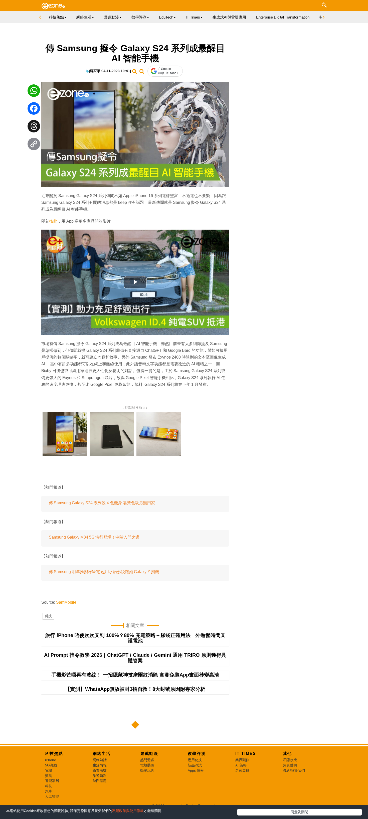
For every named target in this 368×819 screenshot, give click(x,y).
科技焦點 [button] (56, 17)
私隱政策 (290, 760)
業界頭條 (242, 760)
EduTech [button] (166, 17)
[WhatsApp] (34, 91)
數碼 (48, 776)
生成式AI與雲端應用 (229, 17)
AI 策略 (241, 765)
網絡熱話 (100, 760)
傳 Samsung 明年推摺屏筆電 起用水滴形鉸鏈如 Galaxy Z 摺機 (104, 572)
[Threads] (34, 127)
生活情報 (100, 765)
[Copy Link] (34, 145)
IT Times (245, 753)
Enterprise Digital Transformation (282, 17)
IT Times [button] (193, 17)
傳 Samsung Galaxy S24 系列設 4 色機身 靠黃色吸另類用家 (102, 503)
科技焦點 (54, 753)
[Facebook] (34, 109)
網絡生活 (102, 753)
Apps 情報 (196, 770)
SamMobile (66, 602)
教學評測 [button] (138, 17)
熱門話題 (100, 781)
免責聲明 (290, 765)
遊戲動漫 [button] (111, 17)
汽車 (48, 791)
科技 (48, 616)
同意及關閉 (299, 812)
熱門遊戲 (147, 760)
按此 (53, 221)
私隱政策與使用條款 (128, 811)
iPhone (50, 760)
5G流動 (51, 765)
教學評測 (197, 753)
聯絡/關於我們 (294, 770)
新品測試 (195, 765)
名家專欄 (242, 770)
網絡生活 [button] (83, 17)
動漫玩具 (147, 770)
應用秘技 (195, 760)
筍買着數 (100, 770)
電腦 (48, 770)
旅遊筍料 (100, 776)
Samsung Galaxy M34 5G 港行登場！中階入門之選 (94, 537)
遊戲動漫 (149, 753)
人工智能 (52, 796)
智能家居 (52, 781)
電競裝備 (147, 765)
